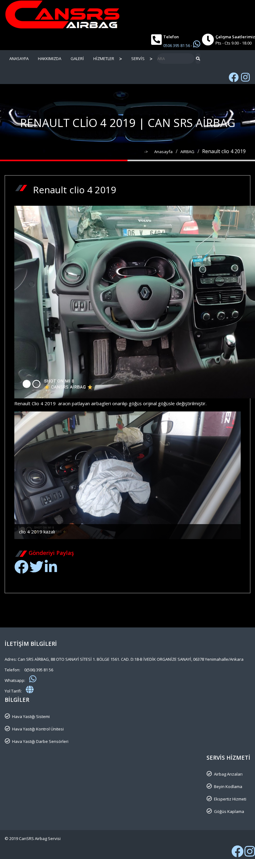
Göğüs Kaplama (229, 811)
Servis (138, 58)
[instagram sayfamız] (249, 854)
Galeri (77, 58)
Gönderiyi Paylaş (51, 552)
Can (82, 544)
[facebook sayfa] (234, 77)
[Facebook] (21, 570)
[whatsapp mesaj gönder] (32, 679)
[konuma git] (30, 689)
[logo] (127, 14)
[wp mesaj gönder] (196, 44)
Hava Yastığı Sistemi (31, 716)
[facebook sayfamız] (237, 854)
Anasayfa (19, 58)
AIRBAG (187, 151)
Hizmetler (103, 58)
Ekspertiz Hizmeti (230, 799)
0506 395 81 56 (177, 45)
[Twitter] (37, 570)
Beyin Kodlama (228, 786)
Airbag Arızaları (228, 774)
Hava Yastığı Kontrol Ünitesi (38, 729)
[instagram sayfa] (245, 77)
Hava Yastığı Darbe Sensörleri (40, 741)
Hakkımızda (49, 58)
